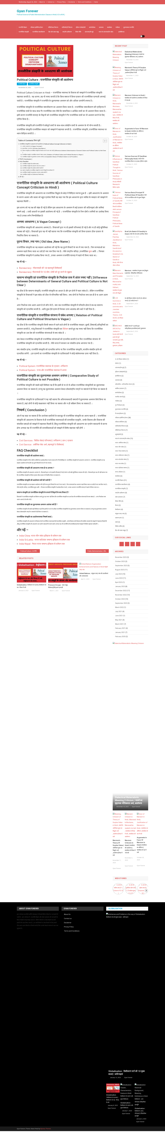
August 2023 (119, 570)
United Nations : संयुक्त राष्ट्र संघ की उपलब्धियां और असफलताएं (93, 575)
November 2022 (120, 595)
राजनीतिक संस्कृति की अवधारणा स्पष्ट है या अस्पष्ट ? (34, 166)
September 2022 (121, 603)
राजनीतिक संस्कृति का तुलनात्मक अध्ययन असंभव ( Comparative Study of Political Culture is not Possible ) (50, 156)
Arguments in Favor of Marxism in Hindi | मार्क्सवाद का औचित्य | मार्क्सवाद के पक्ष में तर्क (136, 131)
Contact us (51, 2)
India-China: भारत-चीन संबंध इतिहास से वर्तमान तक (40, 535)
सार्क (116, 522)
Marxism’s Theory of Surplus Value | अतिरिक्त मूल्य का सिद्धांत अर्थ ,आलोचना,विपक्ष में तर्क (135, 70)
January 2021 (120, 632)
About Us (42, 2)
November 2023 (120, 557)
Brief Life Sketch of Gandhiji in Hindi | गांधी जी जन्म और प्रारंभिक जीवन (136, 233)
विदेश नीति (78, 32)
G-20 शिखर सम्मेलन (121, 359)
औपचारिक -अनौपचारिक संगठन (123, 384)
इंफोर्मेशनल (121, 32)
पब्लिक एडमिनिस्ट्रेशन (37, 27)
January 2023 (120, 586)
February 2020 (120, 636)
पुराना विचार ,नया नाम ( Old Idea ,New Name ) (34, 148)
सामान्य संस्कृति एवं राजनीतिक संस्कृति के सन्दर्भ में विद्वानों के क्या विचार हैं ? (38, 170)
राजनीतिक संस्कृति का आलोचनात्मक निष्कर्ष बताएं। (33, 174)
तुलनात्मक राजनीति (128, 27)
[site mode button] (142, 36)
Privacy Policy (61, 2)
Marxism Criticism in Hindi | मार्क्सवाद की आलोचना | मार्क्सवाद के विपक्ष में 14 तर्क (136, 97)
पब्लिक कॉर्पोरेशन (119, 422)
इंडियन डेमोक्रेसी (80, 27)
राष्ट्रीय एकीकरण (67, 32)
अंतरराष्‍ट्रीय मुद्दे (89, 32)
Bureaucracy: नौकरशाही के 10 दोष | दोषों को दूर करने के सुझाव (45, 272)
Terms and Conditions (84, 2)
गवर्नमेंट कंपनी (119, 397)
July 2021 (118, 611)
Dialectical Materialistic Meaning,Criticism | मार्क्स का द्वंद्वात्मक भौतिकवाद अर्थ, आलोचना (134, 54)
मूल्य (90, 251)
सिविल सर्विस (118, 526)
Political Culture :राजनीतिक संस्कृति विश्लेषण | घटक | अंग (30, 551)
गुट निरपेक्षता (118, 405)
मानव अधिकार (119, 472)
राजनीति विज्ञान (23, 27)
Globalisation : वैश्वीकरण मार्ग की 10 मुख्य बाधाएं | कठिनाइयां (126, 1072)
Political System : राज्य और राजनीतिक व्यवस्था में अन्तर (43, 370)
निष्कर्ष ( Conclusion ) (26, 159)
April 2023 (118, 582)
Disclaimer (71, 2)
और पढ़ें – (22, 177)
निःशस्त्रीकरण (119, 413)
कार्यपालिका (92, 27)
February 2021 (120, 628)
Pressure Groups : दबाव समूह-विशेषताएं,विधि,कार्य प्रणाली (58, 586)
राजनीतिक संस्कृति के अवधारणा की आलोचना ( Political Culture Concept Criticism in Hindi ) (45, 144)
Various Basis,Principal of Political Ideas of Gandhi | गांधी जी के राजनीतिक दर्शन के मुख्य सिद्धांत (135, 195)
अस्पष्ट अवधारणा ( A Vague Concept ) (32, 146)
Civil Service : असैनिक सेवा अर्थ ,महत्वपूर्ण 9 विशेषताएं (41, 444)
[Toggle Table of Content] (103, 141)
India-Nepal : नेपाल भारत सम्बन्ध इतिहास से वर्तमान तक (42, 543)
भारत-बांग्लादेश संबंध (120, 459)
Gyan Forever (27, 11)
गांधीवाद (118, 27)
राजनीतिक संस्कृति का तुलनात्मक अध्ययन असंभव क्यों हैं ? (35, 172)
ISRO (117, 363)
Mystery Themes (45, 1129)
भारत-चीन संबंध (119, 447)
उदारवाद (101, 27)
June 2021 (119, 616)
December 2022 (120, 590)
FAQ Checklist (24, 161)
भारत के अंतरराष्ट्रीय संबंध (106, 32)
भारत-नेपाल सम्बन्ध (120, 451)
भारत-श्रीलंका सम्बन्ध (121, 468)
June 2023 (119, 578)
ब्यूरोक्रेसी (118, 434)
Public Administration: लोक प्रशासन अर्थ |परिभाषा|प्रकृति (98, 551)
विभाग (116, 505)
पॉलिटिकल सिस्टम (53, 27)
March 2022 (119, 607)
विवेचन (65, 328)
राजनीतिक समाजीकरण (38, 32)
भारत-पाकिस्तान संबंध (121, 455)
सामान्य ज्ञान (118, 518)
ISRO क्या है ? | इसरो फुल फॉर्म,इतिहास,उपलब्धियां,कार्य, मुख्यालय (135, 327)
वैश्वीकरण (118, 509)
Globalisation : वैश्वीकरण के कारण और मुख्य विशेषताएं (126, 1105)
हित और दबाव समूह (53, 32)
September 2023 (121, 565)
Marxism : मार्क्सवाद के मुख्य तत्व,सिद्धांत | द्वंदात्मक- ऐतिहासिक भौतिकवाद (136, 272)
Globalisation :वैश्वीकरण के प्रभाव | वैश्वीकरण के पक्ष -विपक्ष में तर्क (31, 586)
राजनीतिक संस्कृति (24, 32)
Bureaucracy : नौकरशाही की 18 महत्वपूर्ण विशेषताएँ (40, 268)
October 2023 (120, 561)
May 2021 (118, 620)
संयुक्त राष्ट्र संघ (119, 513)
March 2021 (119, 624)
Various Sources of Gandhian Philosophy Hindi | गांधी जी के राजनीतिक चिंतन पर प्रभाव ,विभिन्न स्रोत (136, 158)
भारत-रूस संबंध (119, 463)
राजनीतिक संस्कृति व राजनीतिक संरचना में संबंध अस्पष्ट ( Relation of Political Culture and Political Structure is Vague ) (53, 154)
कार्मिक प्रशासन (119, 388)
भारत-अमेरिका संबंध (120, 443)
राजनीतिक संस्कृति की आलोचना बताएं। (31, 163)
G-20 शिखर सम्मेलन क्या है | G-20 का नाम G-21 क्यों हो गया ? (135, 299)
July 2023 (118, 574)
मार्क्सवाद (109, 27)
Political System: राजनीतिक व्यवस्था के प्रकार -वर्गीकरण (43, 366)
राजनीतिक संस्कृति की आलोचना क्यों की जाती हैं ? (33, 168)
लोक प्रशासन (119, 497)
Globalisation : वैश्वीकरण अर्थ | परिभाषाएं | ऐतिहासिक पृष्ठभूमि (140, 1112)
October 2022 (120, 599)
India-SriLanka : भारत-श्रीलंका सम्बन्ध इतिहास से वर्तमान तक (44, 539)
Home (96, 2)
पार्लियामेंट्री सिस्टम (67, 27)
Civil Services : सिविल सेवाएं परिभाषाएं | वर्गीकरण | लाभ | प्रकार (46, 440)
